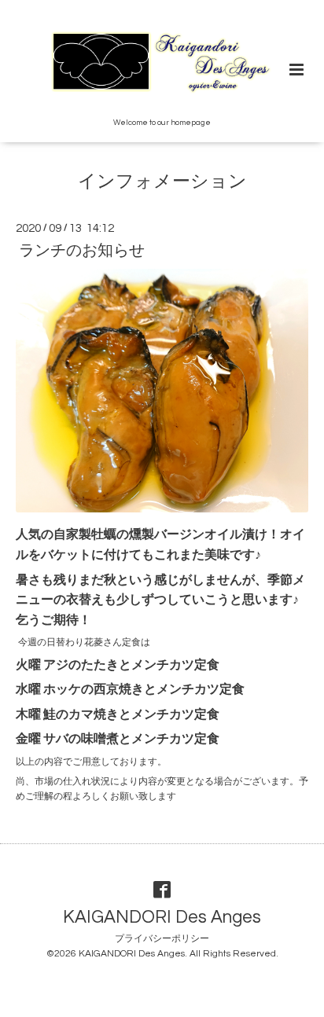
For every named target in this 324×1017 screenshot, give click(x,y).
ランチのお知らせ (82, 251)
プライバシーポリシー (162, 939)
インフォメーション (162, 182)
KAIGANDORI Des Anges (162, 917)
